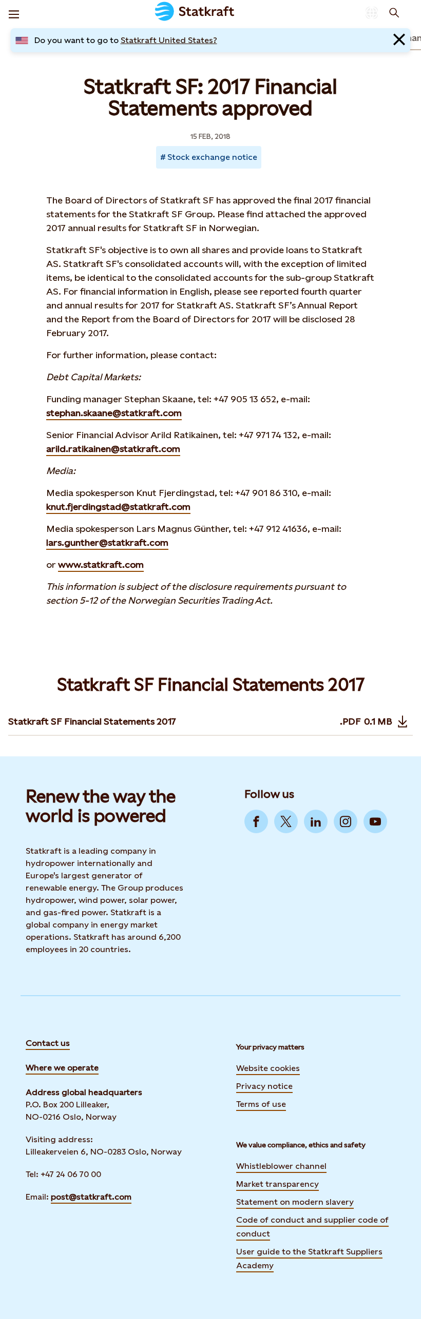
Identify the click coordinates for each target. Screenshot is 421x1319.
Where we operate (62, 1068)
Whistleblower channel (281, 1166)
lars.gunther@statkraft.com (107, 542)
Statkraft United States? (169, 40)
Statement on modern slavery (295, 1202)
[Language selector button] (372, 13)
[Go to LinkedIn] (316, 821)
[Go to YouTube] (375, 821)
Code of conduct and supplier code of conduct (312, 1227)
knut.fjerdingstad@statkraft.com (118, 506)
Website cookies (268, 1068)
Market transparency (277, 1184)
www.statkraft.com (101, 564)
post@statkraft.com (91, 1197)
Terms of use (261, 1104)
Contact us (48, 1043)
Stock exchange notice (212, 157)
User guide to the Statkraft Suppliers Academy (309, 1258)
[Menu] (14, 13)
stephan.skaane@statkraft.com (114, 412)
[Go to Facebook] (256, 821)
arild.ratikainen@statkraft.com (113, 448)
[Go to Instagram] (345, 821)
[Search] (394, 13)
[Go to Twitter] (286, 821)
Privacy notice (264, 1086)
